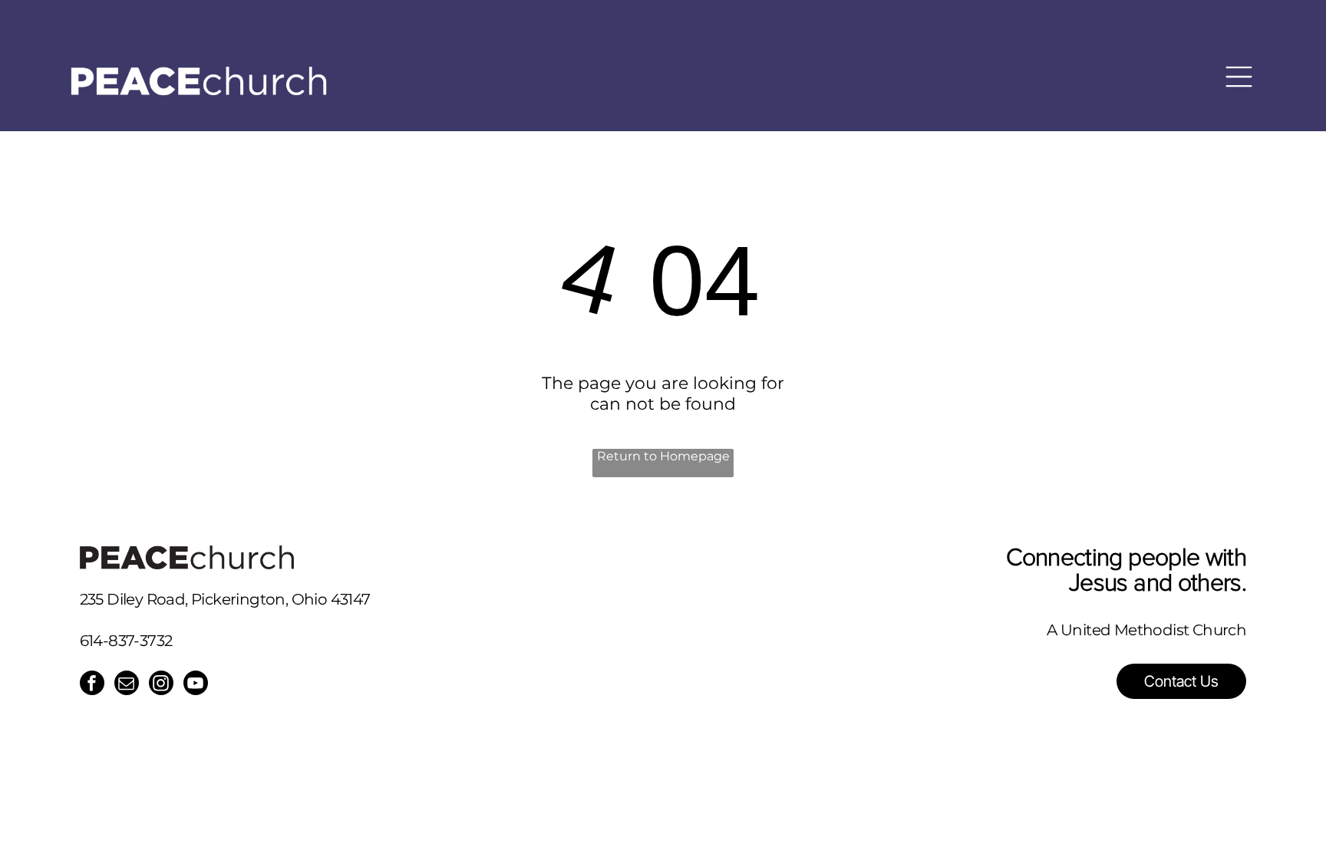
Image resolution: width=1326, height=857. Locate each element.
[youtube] (195, 685)
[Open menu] (1239, 69)
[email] (126, 685)
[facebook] (92, 685)
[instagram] (161, 685)
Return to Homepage (663, 456)
